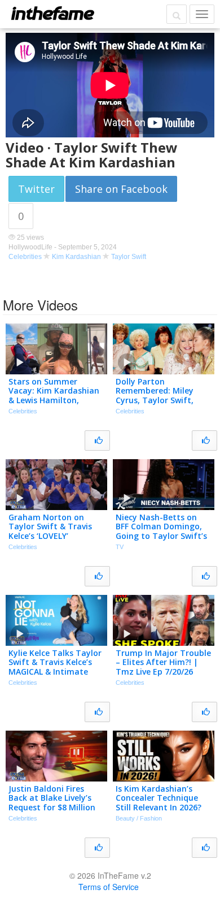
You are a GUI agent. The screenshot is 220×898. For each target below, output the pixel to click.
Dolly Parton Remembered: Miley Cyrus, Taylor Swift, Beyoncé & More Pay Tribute (155, 400)
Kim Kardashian (76, 257)
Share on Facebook (121, 189)
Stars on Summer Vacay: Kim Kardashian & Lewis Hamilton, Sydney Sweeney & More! (53, 400)
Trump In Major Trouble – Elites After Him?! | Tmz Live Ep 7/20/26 (163, 662)
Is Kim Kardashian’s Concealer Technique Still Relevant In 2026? (158, 798)
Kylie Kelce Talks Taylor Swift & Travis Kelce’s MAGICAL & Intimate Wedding (55, 667)
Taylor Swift (128, 257)
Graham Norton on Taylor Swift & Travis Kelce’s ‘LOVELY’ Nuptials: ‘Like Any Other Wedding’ (50, 536)
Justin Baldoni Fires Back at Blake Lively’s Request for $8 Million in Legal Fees (51, 802)
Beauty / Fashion (139, 818)
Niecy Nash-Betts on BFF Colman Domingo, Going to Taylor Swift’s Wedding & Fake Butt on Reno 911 (163, 536)
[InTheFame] (52, 13)
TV (120, 546)
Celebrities (25, 257)
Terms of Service (108, 886)
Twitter (36, 189)
